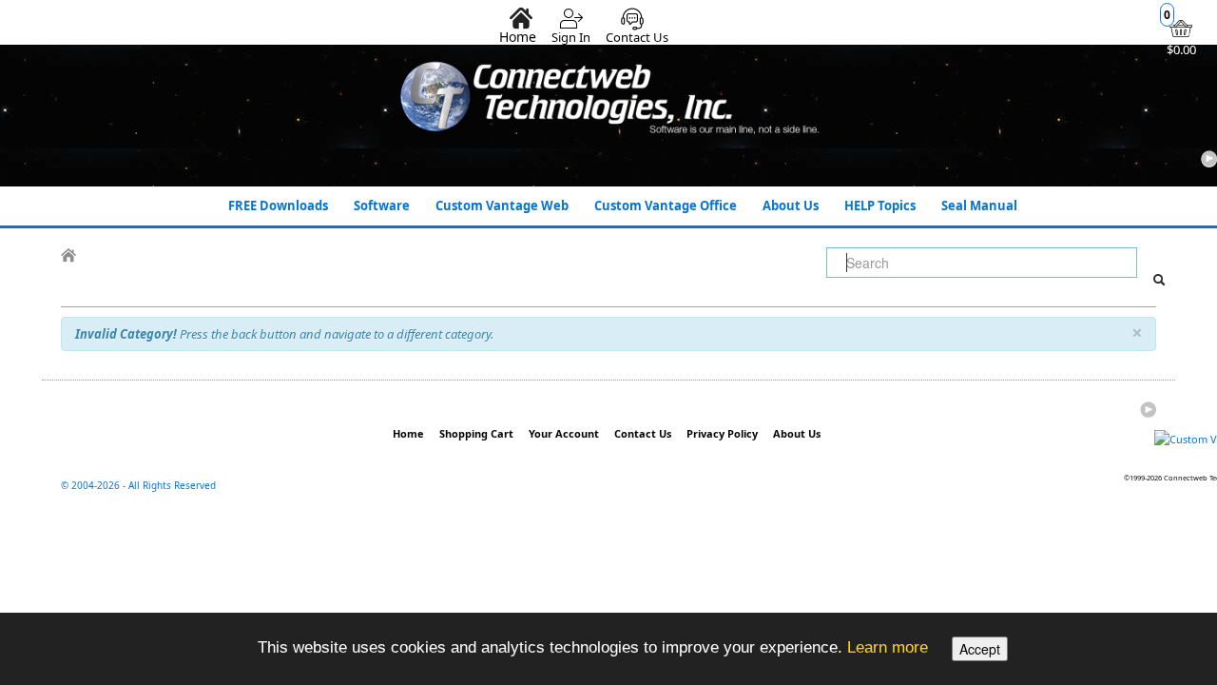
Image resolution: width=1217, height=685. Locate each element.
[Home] (68, 255)
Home (517, 36)
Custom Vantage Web (502, 205)
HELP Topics (880, 205)
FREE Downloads (278, 205)
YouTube (1209, 158)
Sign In (570, 37)
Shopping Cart (476, 433)
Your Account (564, 433)
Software (382, 205)
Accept (979, 648)
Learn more (887, 647)
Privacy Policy (722, 433)
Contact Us (637, 37)
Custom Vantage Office (665, 205)
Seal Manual (979, 205)
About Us (791, 205)
